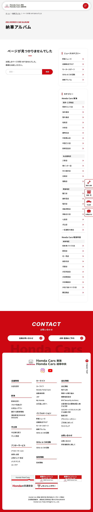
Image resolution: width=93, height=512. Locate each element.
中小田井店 (66, 171)
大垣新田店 (66, 277)
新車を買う (15, 401)
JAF (37, 397)
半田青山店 (66, 138)
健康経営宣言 (66, 397)
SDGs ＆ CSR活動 (42, 433)
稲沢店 (64, 204)
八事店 (64, 160)
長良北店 (65, 261)
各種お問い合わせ (26, 338)
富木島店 (65, 117)
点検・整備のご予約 (67, 338)
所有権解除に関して (68, 444)
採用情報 (39, 462)
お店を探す (15, 386)
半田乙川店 (66, 143)
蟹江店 (64, 193)
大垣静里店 (66, 282)
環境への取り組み (67, 393)
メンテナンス (15, 461)
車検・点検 (15, 454)
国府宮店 (65, 198)
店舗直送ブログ (68, 64)
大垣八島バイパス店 (69, 287)
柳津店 (64, 251)
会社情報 (64, 386)
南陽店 (64, 181)
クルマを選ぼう (16, 405)
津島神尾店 (66, 209)
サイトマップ (65, 426)
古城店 (64, 176)
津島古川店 (66, 214)
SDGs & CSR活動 (68, 74)
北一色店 (65, 256)
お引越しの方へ (41, 404)
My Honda (40, 400)
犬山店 (64, 224)
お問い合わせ (66, 441)
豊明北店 (65, 133)
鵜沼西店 (65, 292)
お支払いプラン (16, 408)
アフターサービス (17, 451)
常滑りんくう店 (67, 107)
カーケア (14, 465)
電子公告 (64, 390)
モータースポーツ (68, 69)
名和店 (64, 122)
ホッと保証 (15, 436)
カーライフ (40, 386)
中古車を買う (16, 432)
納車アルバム (16, 13)
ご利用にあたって (67, 422)
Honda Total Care (43, 390)
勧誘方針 (64, 415)
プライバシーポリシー (68, 419)
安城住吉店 (66, 148)
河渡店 (64, 266)
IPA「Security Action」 (70, 400)
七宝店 (64, 219)
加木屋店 (65, 112)
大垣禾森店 (66, 272)
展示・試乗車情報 (17, 412)
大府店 (64, 127)
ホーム (8, 13)
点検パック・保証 (17, 458)
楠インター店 (67, 166)
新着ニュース (67, 59)
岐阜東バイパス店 (68, 246)
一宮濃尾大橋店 (68, 230)
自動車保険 (40, 393)
